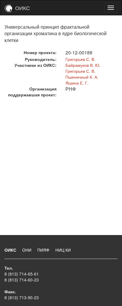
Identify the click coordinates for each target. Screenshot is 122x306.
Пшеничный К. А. (81, 77)
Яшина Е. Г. (77, 83)
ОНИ (27, 250)
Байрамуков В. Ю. (82, 65)
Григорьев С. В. (80, 59)
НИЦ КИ (63, 250)
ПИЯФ (44, 250)
